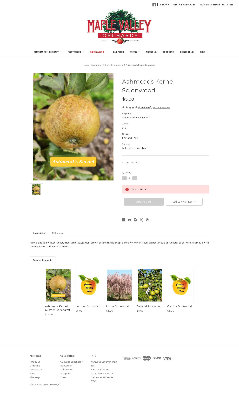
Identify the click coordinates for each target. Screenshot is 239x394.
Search (165, 4)
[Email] (129, 219)
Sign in (204, 4)
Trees (133, 51)
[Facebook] (154, 5)
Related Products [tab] (42, 260)
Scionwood (97, 51)
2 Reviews (58, 232)
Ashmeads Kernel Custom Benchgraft (57, 308)
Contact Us (187, 51)
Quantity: (127, 172)
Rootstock (74, 51)
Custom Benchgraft (46, 51)
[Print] (135, 219)
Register (219, 4)
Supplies (118, 51)
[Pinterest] (147, 219)
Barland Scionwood (149, 306)
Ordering (168, 51)
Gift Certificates (184, 4)
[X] (141, 219)
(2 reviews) (145, 107)
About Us (151, 51)
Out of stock (58, 285)
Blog (202, 51)
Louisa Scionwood (117, 306)
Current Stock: (130, 162)
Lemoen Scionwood (88, 306)
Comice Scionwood (179, 306)
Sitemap (35, 377)
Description (39, 232)
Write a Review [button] (161, 107)
